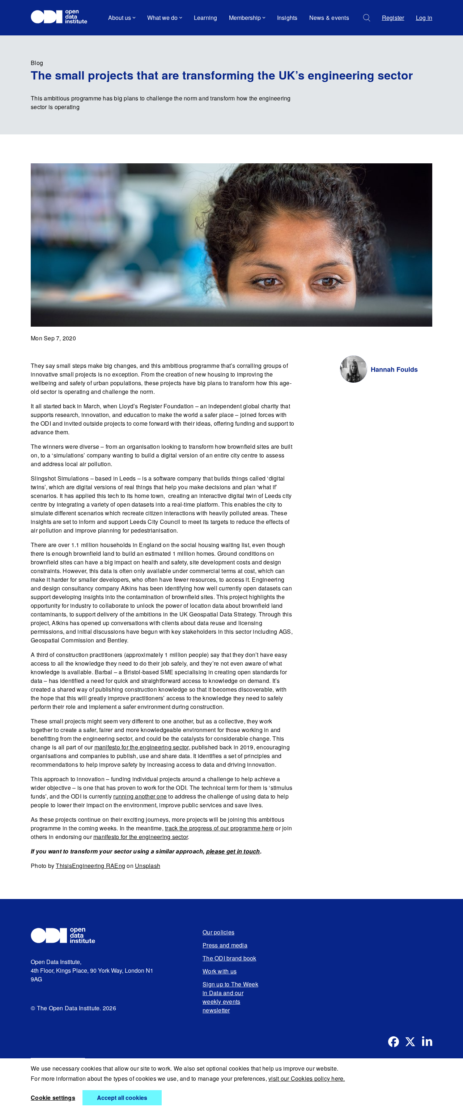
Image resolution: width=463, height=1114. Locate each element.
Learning (205, 17)
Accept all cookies (122, 1097)
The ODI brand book (229, 958)
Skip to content (55, 38)
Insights (287, 17)
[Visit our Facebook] (393, 1041)
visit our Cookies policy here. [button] (306, 1078)
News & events (329, 17)
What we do (162, 17)
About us (119, 17)
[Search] (366, 18)
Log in (424, 17)
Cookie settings (53, 1097)
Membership (245, 17)
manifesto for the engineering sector (141, 747)
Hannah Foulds (394, 369)
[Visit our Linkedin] (426, 1041)
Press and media (225, 945)
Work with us (220, 971)
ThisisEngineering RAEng (90, 865)
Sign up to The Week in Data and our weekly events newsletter (230, 997)
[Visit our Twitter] (410, 1041)
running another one (140, 796)
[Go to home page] (62, 17)
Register (393, 17)
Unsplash (147, 865)
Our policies (218, 932)
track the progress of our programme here (219, 828)
